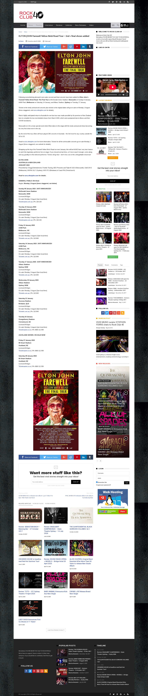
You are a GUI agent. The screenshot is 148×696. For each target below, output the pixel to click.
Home (20, 32)
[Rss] (127, 2)
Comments (114, 265)
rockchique (111, 274)
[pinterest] (77, 46)
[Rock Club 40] (31, 10)
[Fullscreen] (127, 95)
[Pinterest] (116, 2)
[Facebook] (109, 2)
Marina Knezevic (103, 124)
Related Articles (25, 503)
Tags (121, 265)
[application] (112, 87)
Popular (100, 265)
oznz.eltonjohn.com (40, 110)
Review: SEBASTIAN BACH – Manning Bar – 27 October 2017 (29, 529)
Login (126, 483)
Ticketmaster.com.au (25, 202)
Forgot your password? (103, 485)
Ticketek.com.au (24, 238)
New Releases (104, 381)
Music (22, 41)
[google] (64, 46)
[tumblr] (90, 46)
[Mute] (124, 95)
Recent (107, 265)
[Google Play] (120, 2)
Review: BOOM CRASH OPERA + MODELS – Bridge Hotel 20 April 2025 (55, 561)
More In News (50, 503)
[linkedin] (83, 46)
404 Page (33, 2)
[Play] (99, 95)
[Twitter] (112, 2)
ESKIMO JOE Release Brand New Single (80, 592)
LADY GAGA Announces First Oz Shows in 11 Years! (29, 620)
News (25, 32)
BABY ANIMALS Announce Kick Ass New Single (55, 592)
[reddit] (70, 46)
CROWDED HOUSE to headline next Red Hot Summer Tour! (30, 560)
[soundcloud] (124, 2)
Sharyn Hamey (100, 327)
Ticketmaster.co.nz (25, 330)
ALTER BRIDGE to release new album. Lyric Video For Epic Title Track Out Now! (36, 495)
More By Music (38, 503)
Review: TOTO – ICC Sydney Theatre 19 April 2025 (29, 592)
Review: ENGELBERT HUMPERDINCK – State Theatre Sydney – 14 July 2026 (53, 530)
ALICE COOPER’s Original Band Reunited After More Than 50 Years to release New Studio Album (81, 562)
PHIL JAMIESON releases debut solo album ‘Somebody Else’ (79, 495)
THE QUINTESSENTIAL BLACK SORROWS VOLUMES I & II (81, 528)
